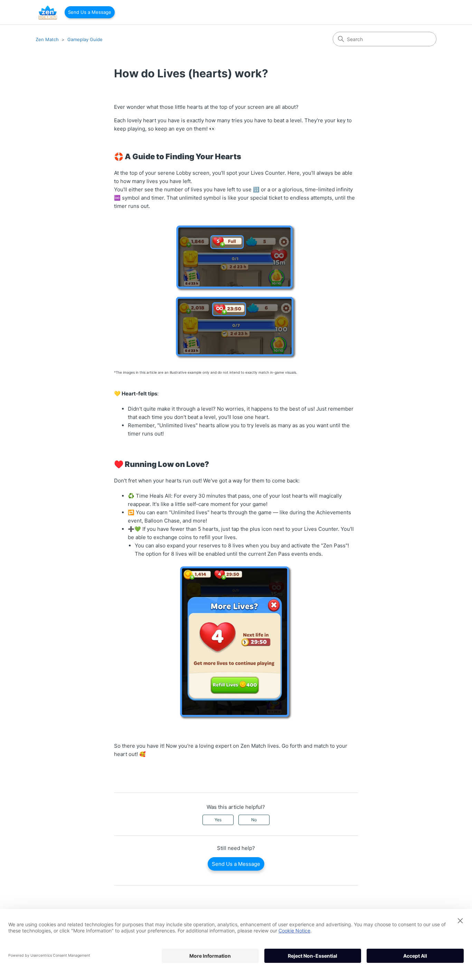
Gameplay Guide (85, 39)
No (254, 819)
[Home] (48, 12)
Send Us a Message (89, 12)
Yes (218, 819)
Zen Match (47, 39)
